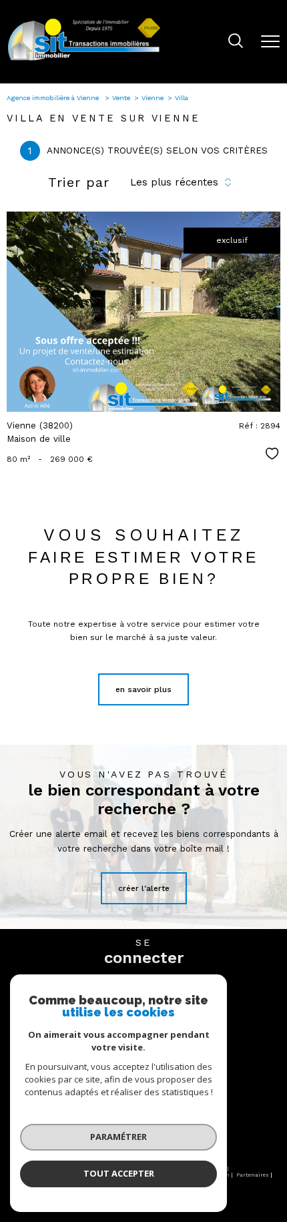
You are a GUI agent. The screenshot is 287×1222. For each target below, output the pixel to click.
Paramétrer (118, 1137)
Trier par (78, 182)
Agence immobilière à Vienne (54, 97)
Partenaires (252, 1175)
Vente (121, 97)
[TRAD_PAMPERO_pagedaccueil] (84, 60)
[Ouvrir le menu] (270, 41)
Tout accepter (118, 1173)
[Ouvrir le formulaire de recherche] (236, 42)
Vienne (152, 97)
